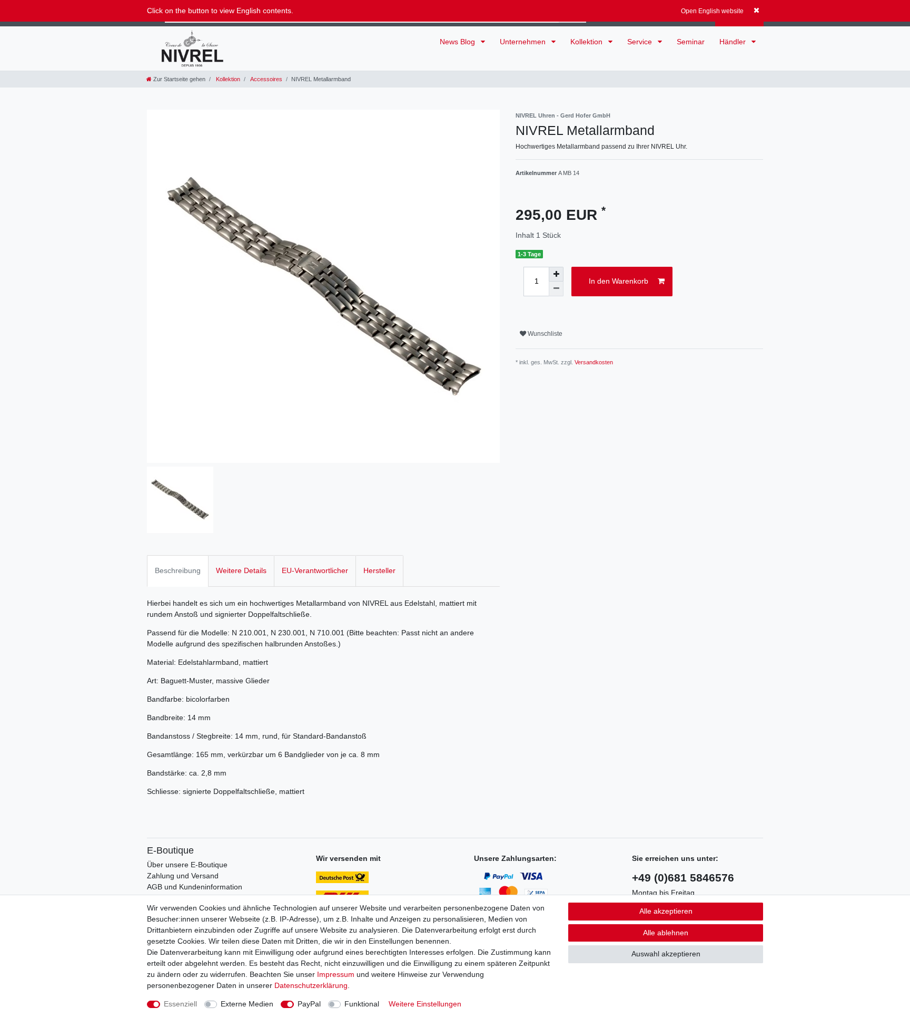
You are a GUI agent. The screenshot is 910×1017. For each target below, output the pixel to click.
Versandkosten (594, 362)
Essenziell (180, 1004)
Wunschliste (544, 333)
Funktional (361, 1004)
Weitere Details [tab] (241, 570)
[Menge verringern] (556, 289)
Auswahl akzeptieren (665, 954)
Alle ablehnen (665, 932)
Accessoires (265, 79)
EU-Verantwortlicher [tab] (315, 570)
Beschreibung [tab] (178, 570)
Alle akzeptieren (666, 911)
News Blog (458, 41)
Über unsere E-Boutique (187, 864)
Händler (733, 41)
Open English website (712, 11)
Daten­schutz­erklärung (311, 985)
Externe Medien (247, 1004)
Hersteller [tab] (379, 570)
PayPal (309, 1004)
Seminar (691, 41)
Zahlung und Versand (183, 875)
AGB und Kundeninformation (194, 887)
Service (640, 41)
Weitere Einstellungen (425, 1004)
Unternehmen (524, 41)
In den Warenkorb (618, 281)
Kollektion (587, 41)
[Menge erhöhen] (556, 274)
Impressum (335, 974)
